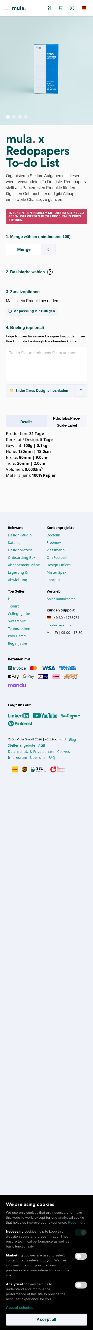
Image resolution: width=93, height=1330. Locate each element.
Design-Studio (19, 535)
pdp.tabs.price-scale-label (66, 421)
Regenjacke (17, 643)
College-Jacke (19, 613)
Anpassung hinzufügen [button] (34, 311)
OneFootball (57, 557)
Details (26, 422)
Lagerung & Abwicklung (18, 576)
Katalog (14, 542)
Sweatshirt (17, 621)
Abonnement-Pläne (24, 565)
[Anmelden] (72, 8)
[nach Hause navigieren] (19, 7)
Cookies (63, 752)
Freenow (54, 542)
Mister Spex (56, 572)
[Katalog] (48, 8)
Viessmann (56, 550)
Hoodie (14, 598)
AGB (41, 745)
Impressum (17, 758)
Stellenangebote (21, 745)
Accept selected (19, 1307)
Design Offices (59, 565)
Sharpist (54, 579)
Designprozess (20, 550)
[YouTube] (47, 716)
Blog (72, 739)
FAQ (51, 758)
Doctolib (53, 535)
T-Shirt (13, 606)
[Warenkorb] (60, 8)
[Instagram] (73, 716)
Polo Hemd (17, 636)
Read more (77, 1222)
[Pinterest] (22, 723)
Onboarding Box (21, 557)
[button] (7, 8)
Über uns (37, 758)
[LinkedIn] (20, 716)
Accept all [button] (46, 1319)
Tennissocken (19, 628)
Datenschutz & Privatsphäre (31, 752)
